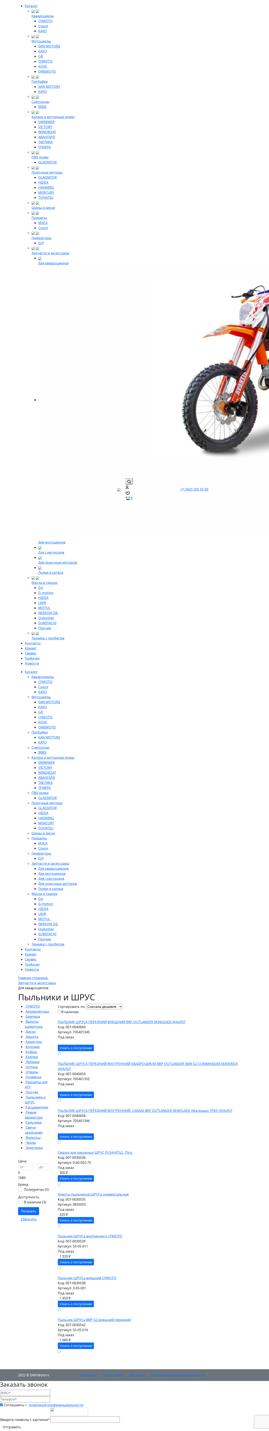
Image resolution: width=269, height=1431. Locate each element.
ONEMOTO (47, 71)
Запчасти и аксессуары (50, 253)
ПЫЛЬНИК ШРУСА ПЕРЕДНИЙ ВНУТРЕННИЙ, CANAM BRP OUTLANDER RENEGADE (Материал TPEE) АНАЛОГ (145, 1110)
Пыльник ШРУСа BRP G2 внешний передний (94, 1319)
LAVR (42, 603)
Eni (40, 587)
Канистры (33, 1041)
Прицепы (39, 217)
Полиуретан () (36, 1189)
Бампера (32, 1016)
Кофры (31, 1051)
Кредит (31, 648)
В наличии (70, 1012)
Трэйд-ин (32, 658)
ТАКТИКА (45, 142)
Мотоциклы (41, 41)
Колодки (32, 1046)
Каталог (31, 6)
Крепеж (31, 1057)
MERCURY (46, 192)
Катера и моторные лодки (53, 117)
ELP (41, 243)
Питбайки (40, 81)
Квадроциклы (43, 16)
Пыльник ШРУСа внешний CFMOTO (87, 1278)
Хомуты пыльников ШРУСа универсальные (93, 1194)
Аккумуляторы (37, 1011)
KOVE (42, 66)
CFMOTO (45, 21)
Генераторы (41, 238)
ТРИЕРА (44, 147)
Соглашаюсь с (43, 1405)
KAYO (42, 31)
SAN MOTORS (49, 46)
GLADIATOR (47, 162)
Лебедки (32, 1062)
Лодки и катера (50, 572)
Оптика (31, 1067)
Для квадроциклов (53, 263)
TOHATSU (46, 197)
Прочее (31, 1092)
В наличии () (35, 1202)
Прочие (44, 628)
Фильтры (33, 1137)
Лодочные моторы (47, 172)
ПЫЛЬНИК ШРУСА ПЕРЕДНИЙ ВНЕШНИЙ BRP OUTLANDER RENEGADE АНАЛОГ (122, 1022)
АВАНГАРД (46, 137)
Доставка (137, 1375)
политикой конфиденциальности (56, 1405)
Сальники (33, 1122)
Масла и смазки (44, 582)
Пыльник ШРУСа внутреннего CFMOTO (90, 1236)
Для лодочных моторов (57, 562)
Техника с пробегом (48, 638)
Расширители (36, 1107)
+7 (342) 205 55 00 (194, 489)
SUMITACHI (47, 623)
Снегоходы (40, 101)
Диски (30, 1031)
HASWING (46, 187)
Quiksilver (46, 618)
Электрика (34, 1147)
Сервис (31, 653)
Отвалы (31, 1072)
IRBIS (42, 106)
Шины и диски (43, 207)
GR (40, 56)
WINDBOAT (47, 132)
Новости (32, 663)
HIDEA (43, 182)
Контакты (33, 643)
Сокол (43, 26)
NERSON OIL (48, 613)
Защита (31, 1036)
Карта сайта (113, 1375)
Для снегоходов (51, 552)
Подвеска (33, 1077)
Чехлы (30, 1142)
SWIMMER (46, 122)
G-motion (45, 592)
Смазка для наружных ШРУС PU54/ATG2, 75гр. (95, 1152)
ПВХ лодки (40, 157)
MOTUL (44, 608)
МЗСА (42, 222)
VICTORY (45, 127)
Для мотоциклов (51, 542)
